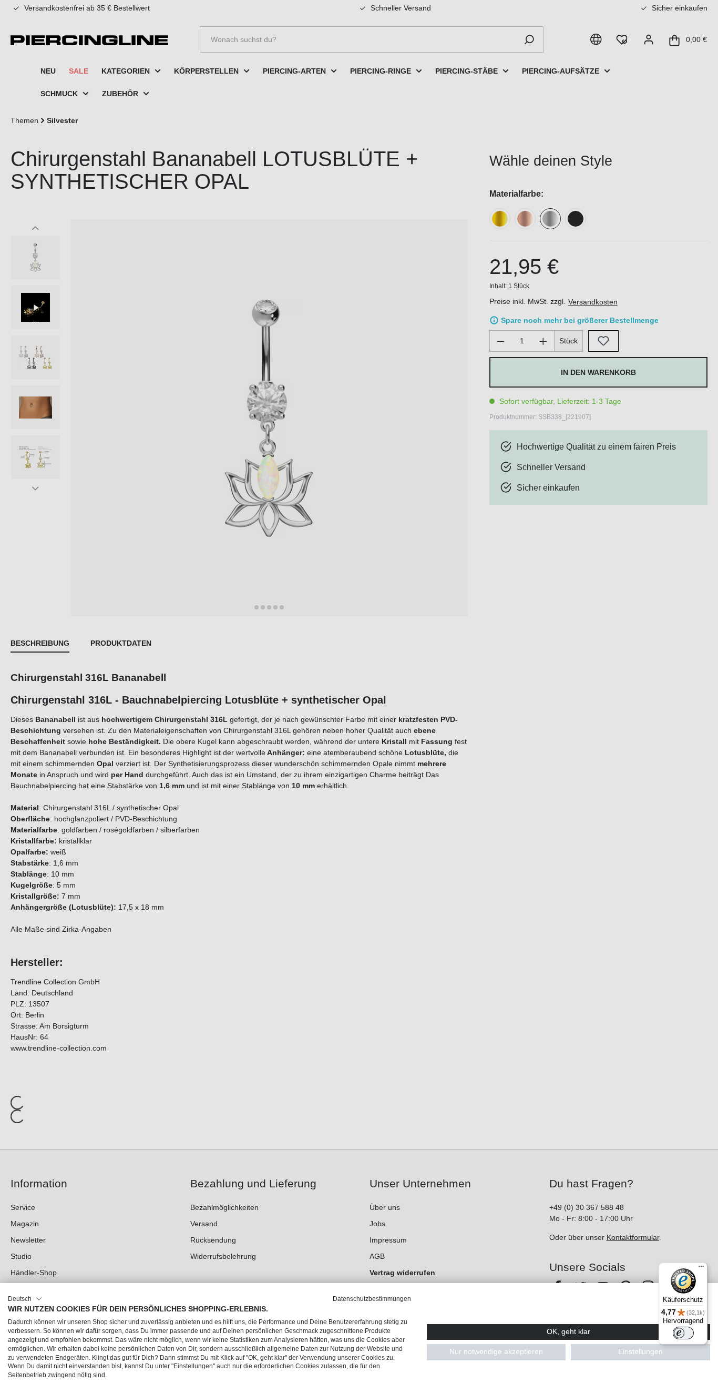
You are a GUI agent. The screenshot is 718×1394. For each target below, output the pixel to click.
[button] (25, 1299)
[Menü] (701, 1269)
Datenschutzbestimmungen (372, 1299)
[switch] (683, 1333)
